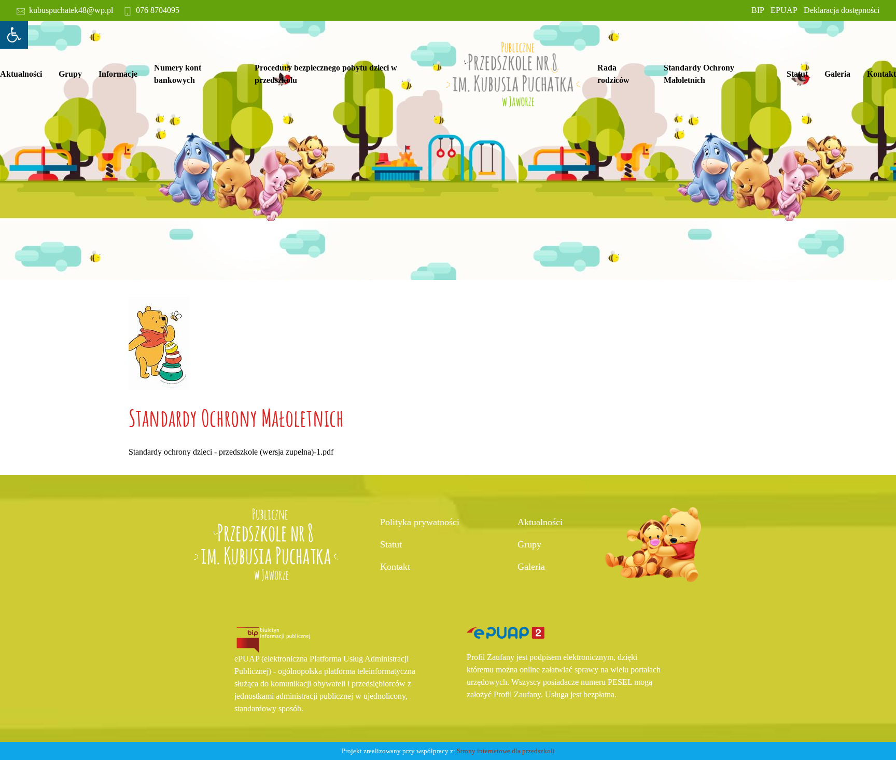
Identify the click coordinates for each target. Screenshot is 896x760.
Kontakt (881, 73)
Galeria (837, 73)
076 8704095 (157, 10)
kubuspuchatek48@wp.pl (71, 10)
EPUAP (784, 10)
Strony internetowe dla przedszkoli (506, 751)
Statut (391, 544)
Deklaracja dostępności (841, 10)
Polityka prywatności (419, 522)
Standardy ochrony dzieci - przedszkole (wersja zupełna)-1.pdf (231, 451)
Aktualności (21, 73)
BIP (757, 10)
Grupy (70, 73)
